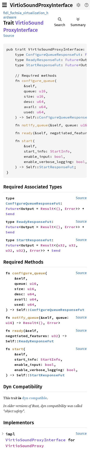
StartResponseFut (43, 65)
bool (58, 156)
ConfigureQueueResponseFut (53, 54)
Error (70, 208)
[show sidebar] (4, 5)
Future (71, 60)
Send (10, 214)
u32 (61, 245)
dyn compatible (34, 397)
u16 (42, 91)
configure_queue (38, 80)
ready (27, 133)
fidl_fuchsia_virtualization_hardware (25, 15)
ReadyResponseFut (43, 60)
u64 (40, 101)
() (58, 208)
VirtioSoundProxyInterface (41, 5)
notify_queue (35, 125)
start (27, 141)
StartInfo (60, 151)
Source (8, 36)
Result (47, 208)
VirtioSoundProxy (24, 445)
